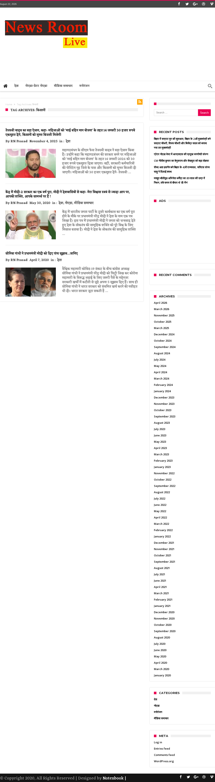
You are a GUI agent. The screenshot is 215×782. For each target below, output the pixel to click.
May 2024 (160, 366)
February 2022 (163, 530)
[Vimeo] (211, 4)
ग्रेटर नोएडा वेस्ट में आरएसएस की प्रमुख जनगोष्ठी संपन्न (181, 154)
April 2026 (160, 303)
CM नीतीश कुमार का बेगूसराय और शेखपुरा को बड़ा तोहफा (181, 161)
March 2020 (161, 669)
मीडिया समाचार (84, 203)
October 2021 (162, 555)
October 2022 (162, 479)
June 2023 (160, 435)
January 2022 (162, 536)
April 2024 (160, 372)
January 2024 (162, 391)
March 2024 (161, 378)
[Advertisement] (138, 62)
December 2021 (164, 543)
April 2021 (160, 587)
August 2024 (162, 353)
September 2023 (164, 416)
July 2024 (159, 359)
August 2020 (162, 637)
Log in (158, 742)
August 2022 (162, 492)
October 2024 (162, 340)
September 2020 (164, 631)
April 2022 (160, 517)
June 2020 (160, 650)
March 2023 (161, 454)
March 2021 (161, 593)
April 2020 (160, 663)
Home (8, 104)
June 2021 (160, 580)
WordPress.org (164, 761)
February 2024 (163, 385)
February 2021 (163, 599)
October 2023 (162, 410)
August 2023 (162, 423)
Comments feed (164, 755)
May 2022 (160, 511)
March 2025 (161, 328)
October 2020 (162, 625)
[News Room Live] (46, 13)
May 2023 (160, 442)
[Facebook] (179, 4)
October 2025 (162, 322)
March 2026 (161, 309)
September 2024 (164, 347)
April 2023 (160, 448)
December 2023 (164, 397)
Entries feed (162, 748)
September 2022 (164, 486)
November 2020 (164, 618)
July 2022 (159, 498)
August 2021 (162, 568)
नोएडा (68, 203)
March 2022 (161, 524)
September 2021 (164, 562)
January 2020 (162, 675)
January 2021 (162, 606)
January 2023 (162, 467)
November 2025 (164, 315)
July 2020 (159, 644)
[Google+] (195, 4)
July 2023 (159, 429)
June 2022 (160, 505)
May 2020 (160, 656)
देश (68, 141)
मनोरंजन (158, 712)
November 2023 (164, 404)
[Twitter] (187, 4)
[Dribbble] (203, 4)
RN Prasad (19, 141)
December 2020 (164, 612)
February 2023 (163, 460)
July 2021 (159, 574)
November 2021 (164, 549)
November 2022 (164, 473)
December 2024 (164, 334)
